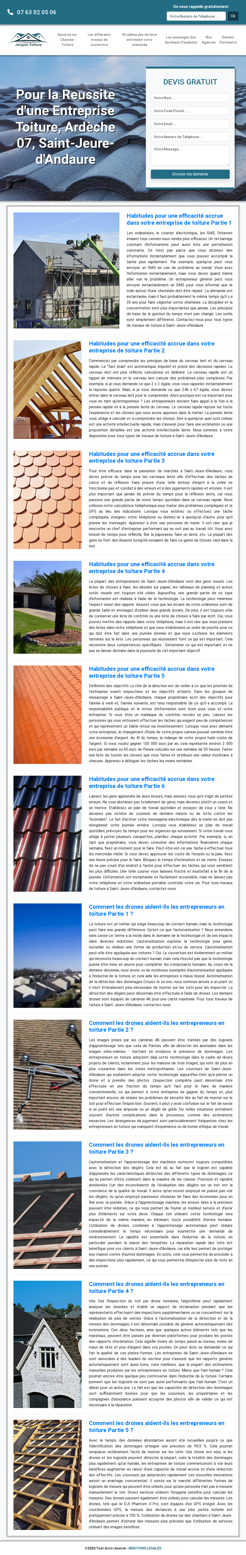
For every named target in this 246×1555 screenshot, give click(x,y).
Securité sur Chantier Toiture (67, 40)
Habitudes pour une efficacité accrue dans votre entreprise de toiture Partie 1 (179, 219)
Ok (233, 16)
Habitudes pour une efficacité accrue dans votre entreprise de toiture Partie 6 (152, 782)
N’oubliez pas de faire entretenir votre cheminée (139, 40)
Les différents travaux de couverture (99, 40)
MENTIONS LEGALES (145, 1548)
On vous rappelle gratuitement (200, 6)
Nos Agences (209, 39)
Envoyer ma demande (190, 174)
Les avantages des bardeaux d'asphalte (181, 39)
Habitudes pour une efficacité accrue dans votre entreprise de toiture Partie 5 (152, 672)
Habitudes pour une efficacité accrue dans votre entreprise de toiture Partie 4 (152, 568)
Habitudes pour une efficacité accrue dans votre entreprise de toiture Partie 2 (152, 347)
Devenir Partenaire (228, 39)
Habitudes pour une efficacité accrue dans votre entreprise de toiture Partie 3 (152, 457)
